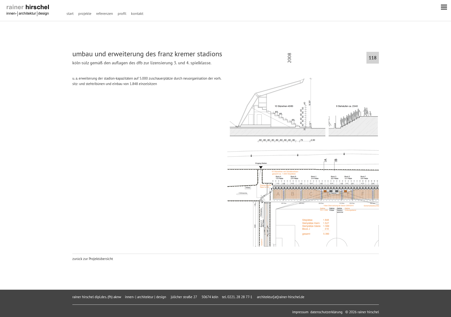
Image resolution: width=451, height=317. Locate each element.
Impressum (300, 312)
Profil (122, 13)
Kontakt (137, 13)
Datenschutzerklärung (326, 312)
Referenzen (104, 13)
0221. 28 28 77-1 (239, 297)
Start (70, 13)
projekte (84, 13)
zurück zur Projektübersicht (92, 258)
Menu (444, 7)
